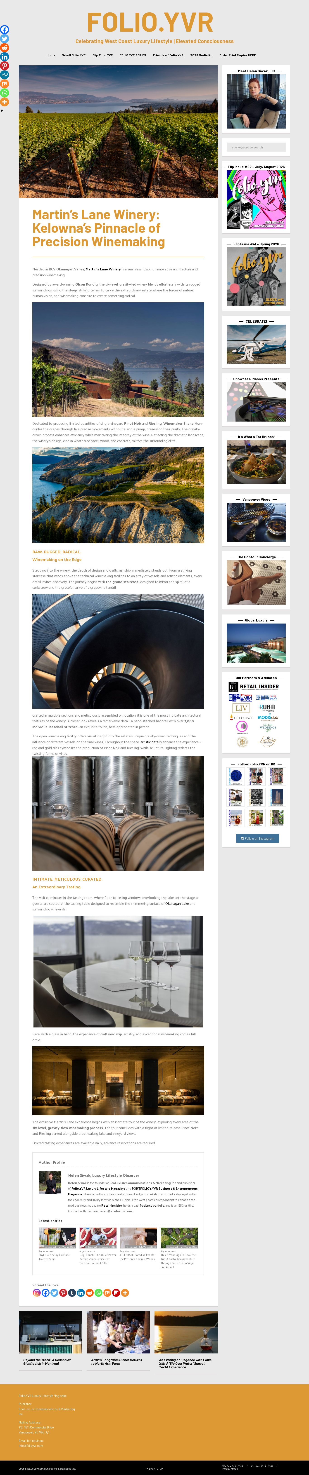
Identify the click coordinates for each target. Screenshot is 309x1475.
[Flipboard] (116, 1293)
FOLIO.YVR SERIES (133, 55)
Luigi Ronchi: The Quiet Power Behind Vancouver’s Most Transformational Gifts (97, 1259)
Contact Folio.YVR (262, 1466)
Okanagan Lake (177, 903)
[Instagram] (37, 1293)
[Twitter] (54, 1293)
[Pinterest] (63, 1293)
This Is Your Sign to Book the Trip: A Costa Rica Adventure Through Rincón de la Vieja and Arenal (178, 1261)
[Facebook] (46, 1293)
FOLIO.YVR (150, 21)
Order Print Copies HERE (237, 55)
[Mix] (107, 1293)
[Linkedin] (81, 1293)
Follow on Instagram (259, 838)
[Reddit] (90, 1293)
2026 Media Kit (201, 55)
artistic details (151, 742)
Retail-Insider (111, 1205)
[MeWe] (4, 74)
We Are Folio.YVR (232, 1466)
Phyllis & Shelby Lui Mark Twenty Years (54, 1257)
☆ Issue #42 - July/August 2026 (60, 1246)
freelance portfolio (152, 1205)
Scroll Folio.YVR (74, 55)
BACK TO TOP (156, 1468)
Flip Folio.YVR (103, 55)
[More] (125, 1293)
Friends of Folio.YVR (168, 55)
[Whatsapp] (98, 1293)
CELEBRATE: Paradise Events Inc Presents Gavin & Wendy (137, 1257)
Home (51, 55)
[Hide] (2, 111)
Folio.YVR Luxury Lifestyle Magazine (98, 1188)
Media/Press (230, 1468)
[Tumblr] (72, 1293)
